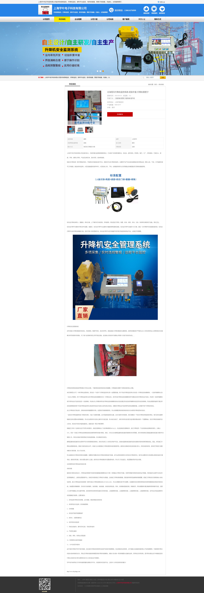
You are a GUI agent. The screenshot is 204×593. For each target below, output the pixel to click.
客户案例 (126, 19)
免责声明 (93, 586)
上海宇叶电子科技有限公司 (124, 583)
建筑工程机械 (125, 98)
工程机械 (118, 98)
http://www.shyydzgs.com (73, 571)
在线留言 (120, 114)
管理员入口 (99, 586)
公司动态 (110, 19)
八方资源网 (87, 586)
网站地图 (105, 586)
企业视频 (78, 19)
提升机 (132, 98)
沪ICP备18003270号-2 (110, 583)
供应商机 (62, 19)
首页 (155, 84)
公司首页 (46, 19)
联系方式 (157, 19)
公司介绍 (94, 19)
